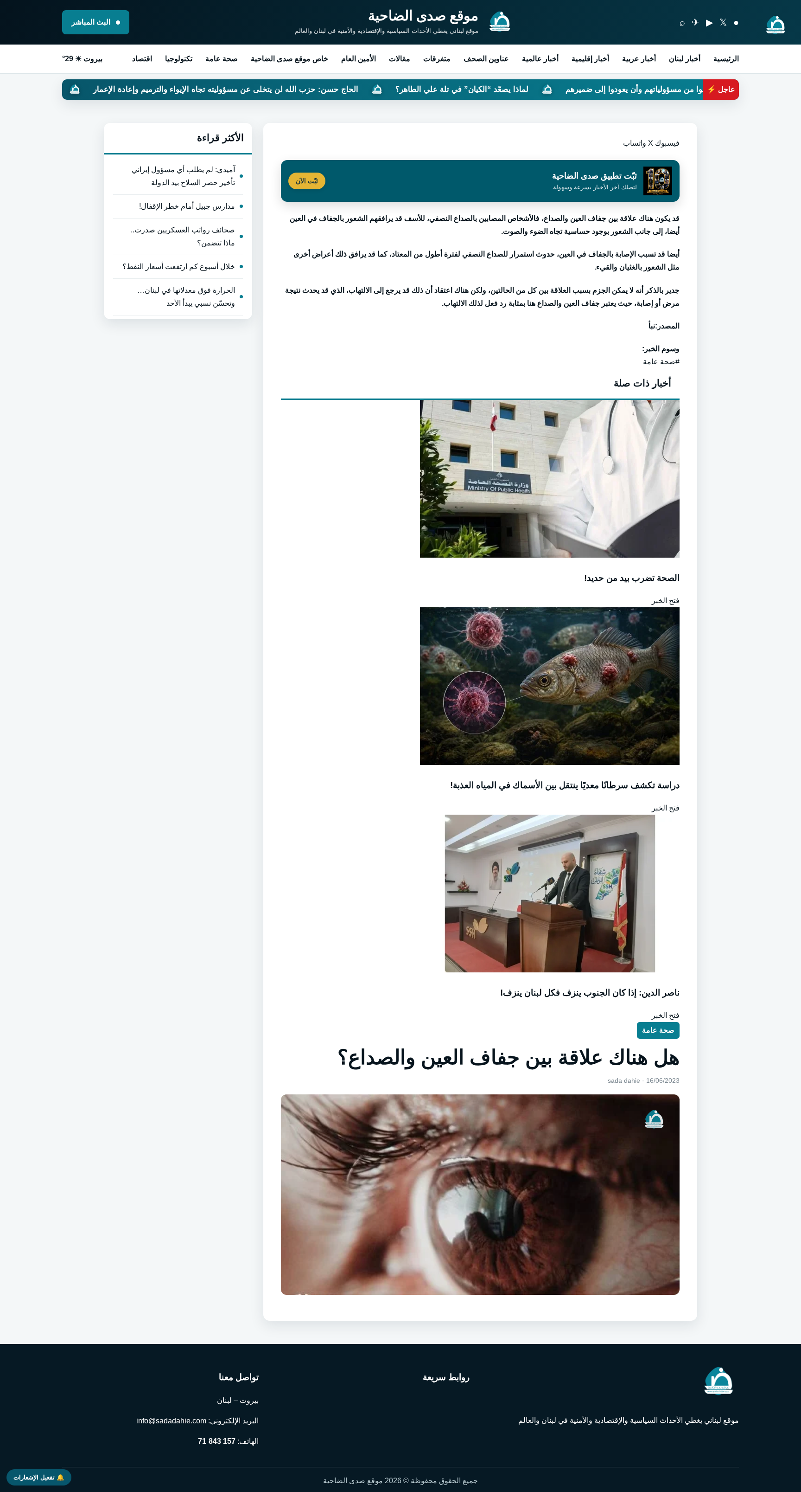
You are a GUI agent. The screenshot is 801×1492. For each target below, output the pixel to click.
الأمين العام (358, 59)
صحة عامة (221, 59)
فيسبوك (667, 143)
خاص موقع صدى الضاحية (289, 59)
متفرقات (437, 59)
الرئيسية (726, 59)
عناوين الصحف (486, 59)
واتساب (634, 143)
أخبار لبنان (684, 59)
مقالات (399, 59)
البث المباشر (91, 22)
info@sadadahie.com (171, 1421)
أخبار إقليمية (590, 59)
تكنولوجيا (178, 59)
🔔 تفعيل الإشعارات (38, 1477)
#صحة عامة (661, 362)
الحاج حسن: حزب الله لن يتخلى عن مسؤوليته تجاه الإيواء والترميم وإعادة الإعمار (315, 89)
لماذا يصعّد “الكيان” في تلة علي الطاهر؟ (551, 89)
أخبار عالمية (540, 59)
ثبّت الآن (307, 181)
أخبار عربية (639, 59)
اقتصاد (142, 59)
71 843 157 (216, 1441)
